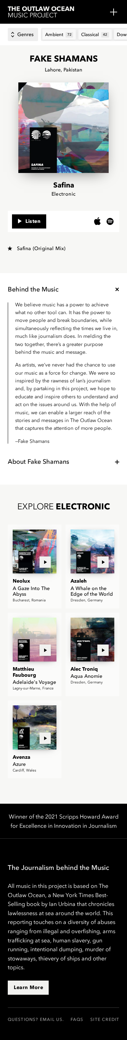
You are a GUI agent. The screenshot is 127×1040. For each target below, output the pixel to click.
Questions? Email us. (36, 1019)
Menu (113, 12)
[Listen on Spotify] (110, 221)
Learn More (28, 987)
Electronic (64, 194)
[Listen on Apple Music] (97, 221)
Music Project (41, 12)
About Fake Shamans (38, 462)
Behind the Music (33, 289)
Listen (33, 221)
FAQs (77, 1019)
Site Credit (104, 1019)
